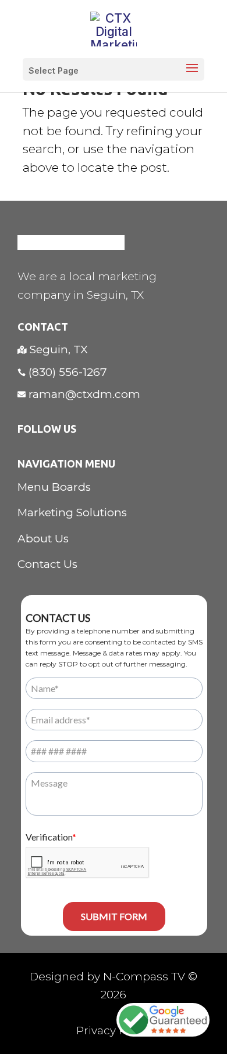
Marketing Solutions (72, 512)
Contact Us (47, 564)
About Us (43, 538)
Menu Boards (54, 487)
